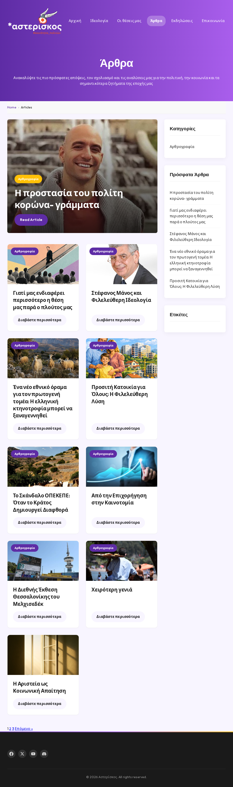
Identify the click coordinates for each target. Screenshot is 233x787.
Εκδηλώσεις (182, 20)
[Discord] (44, 754)
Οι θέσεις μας (129, 20)
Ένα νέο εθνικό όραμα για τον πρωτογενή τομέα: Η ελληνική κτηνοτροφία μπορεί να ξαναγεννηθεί (42, 401)
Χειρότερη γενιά (111, 589)
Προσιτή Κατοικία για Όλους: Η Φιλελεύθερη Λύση (119, 394)
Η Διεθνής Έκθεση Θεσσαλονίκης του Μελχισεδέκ (36, 596)
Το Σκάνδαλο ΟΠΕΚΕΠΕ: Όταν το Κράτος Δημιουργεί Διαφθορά (41, 502)
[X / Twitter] (22, 754)
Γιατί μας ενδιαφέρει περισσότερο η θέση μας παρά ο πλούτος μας (42, 300)
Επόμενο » (24, 728)
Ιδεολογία (99, 20)
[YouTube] (33, 754)
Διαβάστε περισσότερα (39, 320)
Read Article (31, 219)
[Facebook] (11, 754)
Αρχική (75, 20)
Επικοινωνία (213, 20)
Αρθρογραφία (182, 146)
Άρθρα (156, 20)
